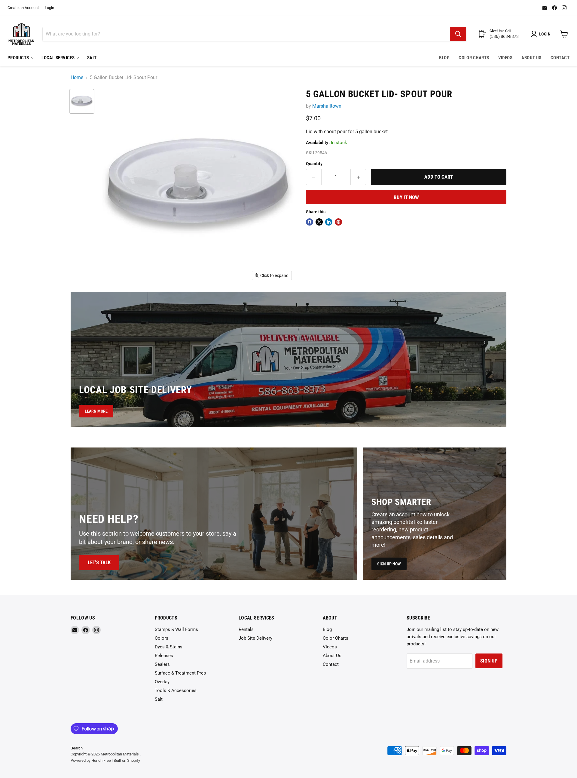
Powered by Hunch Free (91, 760)
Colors (161, 638)
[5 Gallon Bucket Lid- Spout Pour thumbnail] (82, 101)
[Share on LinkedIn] (328, 222)
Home (77, 77)
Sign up (489, 661)
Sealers (162, 664)
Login (49, 8)
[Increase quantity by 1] (358, 177)
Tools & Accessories (176, 690)
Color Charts (474, 57)
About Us (531, 57)
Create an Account (23, 8)
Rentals (246, 629)
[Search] (458, 34)
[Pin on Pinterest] (338, 222)
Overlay (162, 681)
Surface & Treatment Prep (180, 673)
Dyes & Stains (168, 647)
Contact (560, 57)
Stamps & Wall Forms (176, 629)
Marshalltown (326, 106)
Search (77, 748)
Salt (92, 57)
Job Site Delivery (255, 638)
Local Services (58, 57)
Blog (444, 57)
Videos (505, 57)
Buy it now (406, 197)
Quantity (314, 163)
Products (19, 57)
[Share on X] (319, 222)
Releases (164, 655)
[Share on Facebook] (309, 222)
